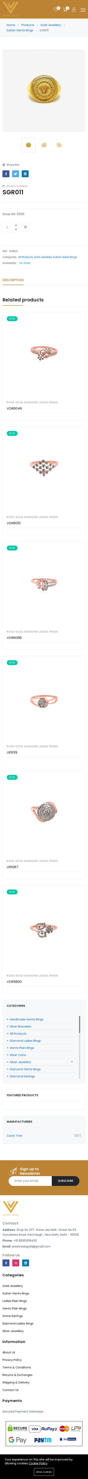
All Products (25, 257)
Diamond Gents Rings (25, 1069)
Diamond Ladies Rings (25, 1041)
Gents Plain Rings (22, 1048)
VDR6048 (14, 408)
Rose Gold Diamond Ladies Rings (32, 402)
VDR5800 (14, 981)
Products (27, 25)
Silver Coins (18, 1055)
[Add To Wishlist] (25, 227)
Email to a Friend (16, 186)
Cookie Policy (38, 1463)
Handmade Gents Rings (26, 1019)
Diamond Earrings (22, 1076)
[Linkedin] (25, 1262)
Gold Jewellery (51, 25)
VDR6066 (14, 637)
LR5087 (12, 867)
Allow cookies (44, 1472)
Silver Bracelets (20, 1026)
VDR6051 (14, 523)
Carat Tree (14, 1136)
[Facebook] (5, 1262)
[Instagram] (15, 1262)
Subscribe (65, 1181)
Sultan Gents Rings (20, 30)
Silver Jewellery (20, 1062)
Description (13, 280)
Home (11, 25)
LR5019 (12, 752)
